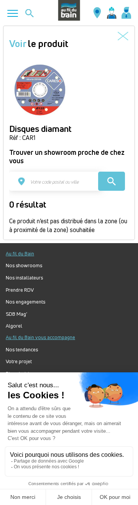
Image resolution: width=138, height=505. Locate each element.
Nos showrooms (24, 265)
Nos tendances (22, 349)
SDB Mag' (16, 314)
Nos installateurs (24, 277)
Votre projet (19, 361)
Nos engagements (25, 301)
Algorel (14, 325)
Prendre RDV (20, 289)
